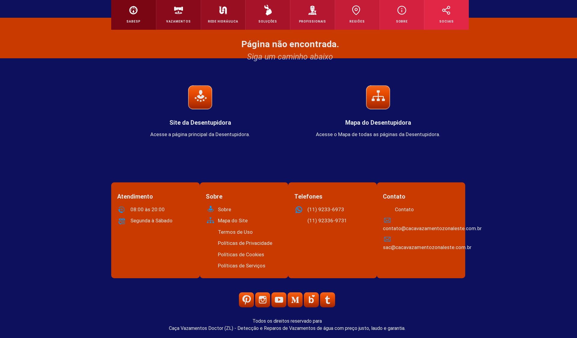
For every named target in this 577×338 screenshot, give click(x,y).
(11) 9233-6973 (325, 209)
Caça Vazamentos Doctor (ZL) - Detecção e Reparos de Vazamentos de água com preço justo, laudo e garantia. (287, 328)
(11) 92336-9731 (327, 221)
